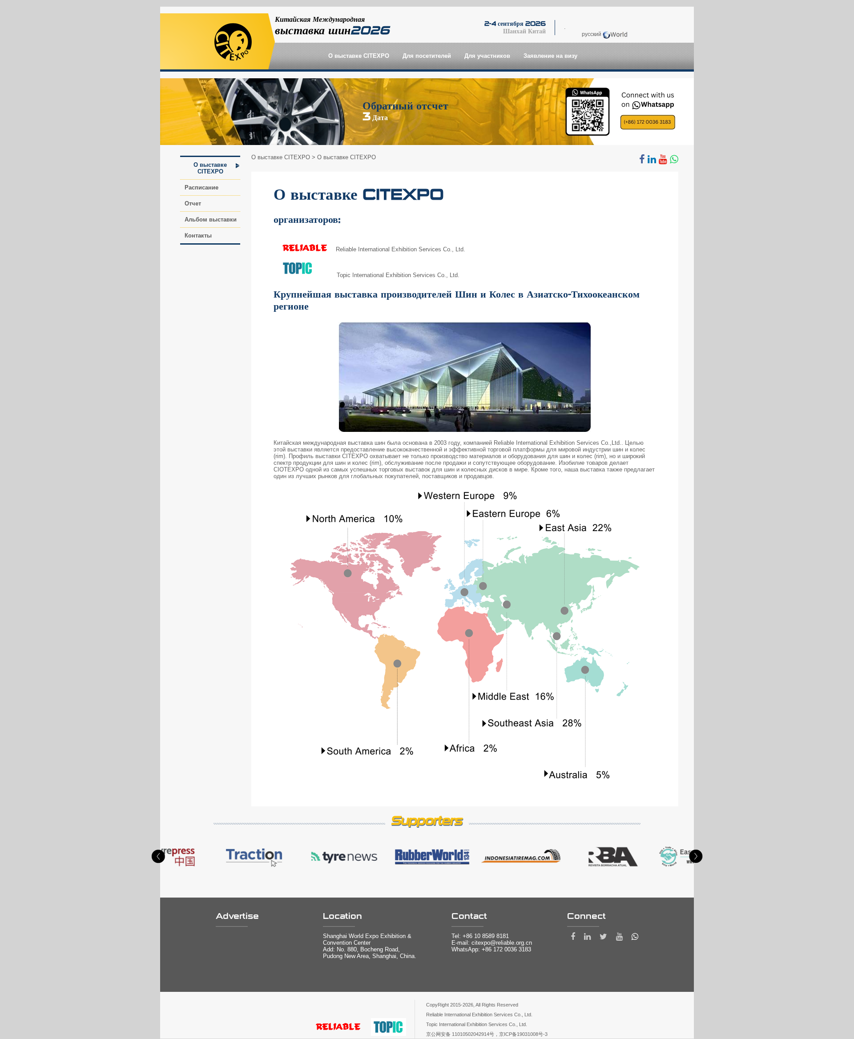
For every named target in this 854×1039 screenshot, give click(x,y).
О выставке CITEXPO (210, 168)
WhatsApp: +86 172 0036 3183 (491, 949)
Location (342, 916)
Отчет (193, 203)
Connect (586, 916)
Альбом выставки (211, 219)
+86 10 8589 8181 (486, 936)
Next (696, 857)
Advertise (237, 916)
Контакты (198, 235)
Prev (158, 857)
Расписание (201, 187)
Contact (469, 916)
